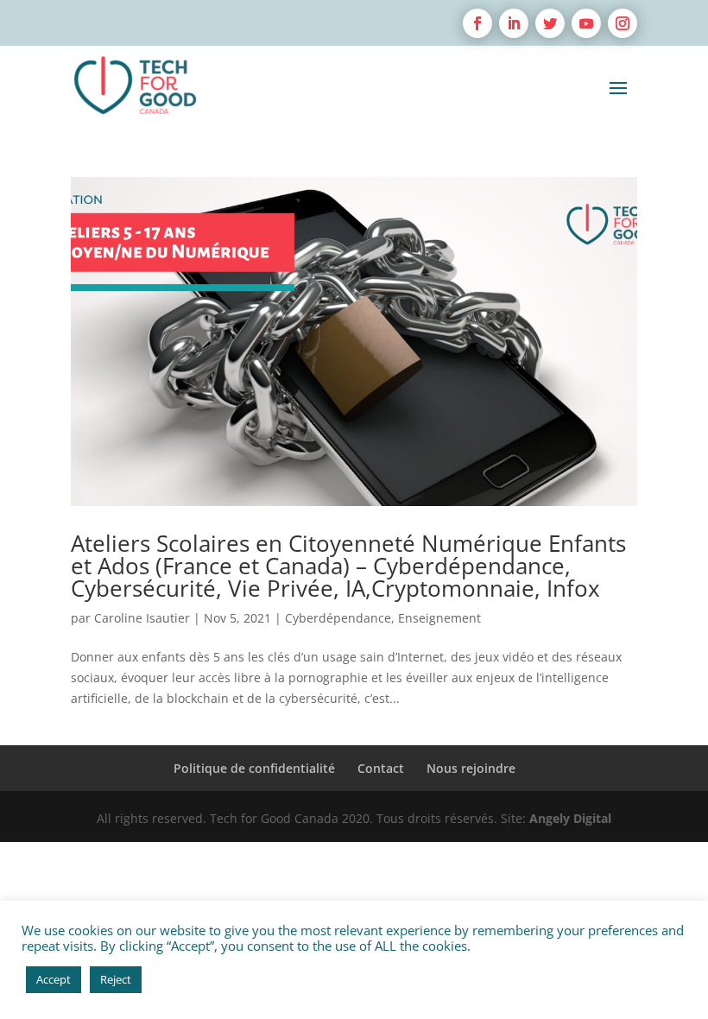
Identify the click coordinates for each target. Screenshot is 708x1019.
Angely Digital (570, 818)
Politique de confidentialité (254, 768)
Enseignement (439, 618)
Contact (380, 768)
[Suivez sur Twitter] (550, 23)
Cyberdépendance (338, 618)
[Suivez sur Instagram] (622, 23)
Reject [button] (115, 979)
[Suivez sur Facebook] (477, 23)
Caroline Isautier (142, 618)
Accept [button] (53, 979)
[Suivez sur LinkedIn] (513, 23)
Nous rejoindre (471, 768)
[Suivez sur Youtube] (586, 23)
